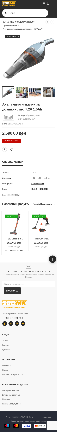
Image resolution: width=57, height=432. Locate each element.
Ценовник (6, 349)
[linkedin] (17, 323)
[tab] (12, 162)
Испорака (6, 399)
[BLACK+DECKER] (8, 117)
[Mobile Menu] (52, 3)
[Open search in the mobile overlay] (25, 13)
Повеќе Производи (42, 204)
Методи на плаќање (10, 390)
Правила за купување (11, 404)
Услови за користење (11, 395)
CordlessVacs (37, 183)
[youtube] (23, 323)
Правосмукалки (10, 25)
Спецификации (12, 161)
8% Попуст (12, 216)
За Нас (5, 341)
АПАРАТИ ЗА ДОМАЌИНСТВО (20, 22)
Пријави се (12, 291)
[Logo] (25, 3)
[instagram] (10, 323)
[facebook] (4, 323)
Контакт (5, 345)
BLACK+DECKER (15, 124)
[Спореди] (16, 149)
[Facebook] (4, 149)
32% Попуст (39, 216)
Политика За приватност (12, 374)
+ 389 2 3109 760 (12, 318)
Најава (5, 370)
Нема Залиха (13, 36)
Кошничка (6, 365)
